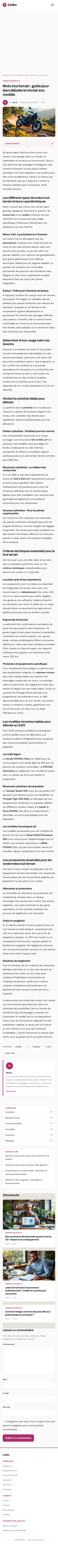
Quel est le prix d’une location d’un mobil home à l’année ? (27, 1158)
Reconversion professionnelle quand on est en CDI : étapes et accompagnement (28, 1238)
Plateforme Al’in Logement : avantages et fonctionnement (23, 1182)
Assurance (10, 1135)
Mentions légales (10, 1526)
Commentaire (9, 1344)
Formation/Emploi (17, 75)
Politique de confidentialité (14, 1530)
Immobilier (10, 1129)
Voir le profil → (12, 1091)
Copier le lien (10, 1053)
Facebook (36, 1047)
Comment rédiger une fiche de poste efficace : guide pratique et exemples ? (28, 1313)
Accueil (5, 75)
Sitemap (6, 1514)
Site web (6, 1407)
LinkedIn (18, 1047)
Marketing (9, 1141)
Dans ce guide (12, 143)
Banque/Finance (12, 1118)
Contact (6, 1505)
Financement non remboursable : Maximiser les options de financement (26, 1172)
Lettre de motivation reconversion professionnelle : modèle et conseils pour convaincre (25, 1290)
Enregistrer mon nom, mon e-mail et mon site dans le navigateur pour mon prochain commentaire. (29, 1425)
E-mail (48, 1047)
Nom (5, 1379)
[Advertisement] (29, 40)
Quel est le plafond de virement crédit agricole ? (26, 1165)
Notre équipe (8, 1510)
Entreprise (9, 1112)
